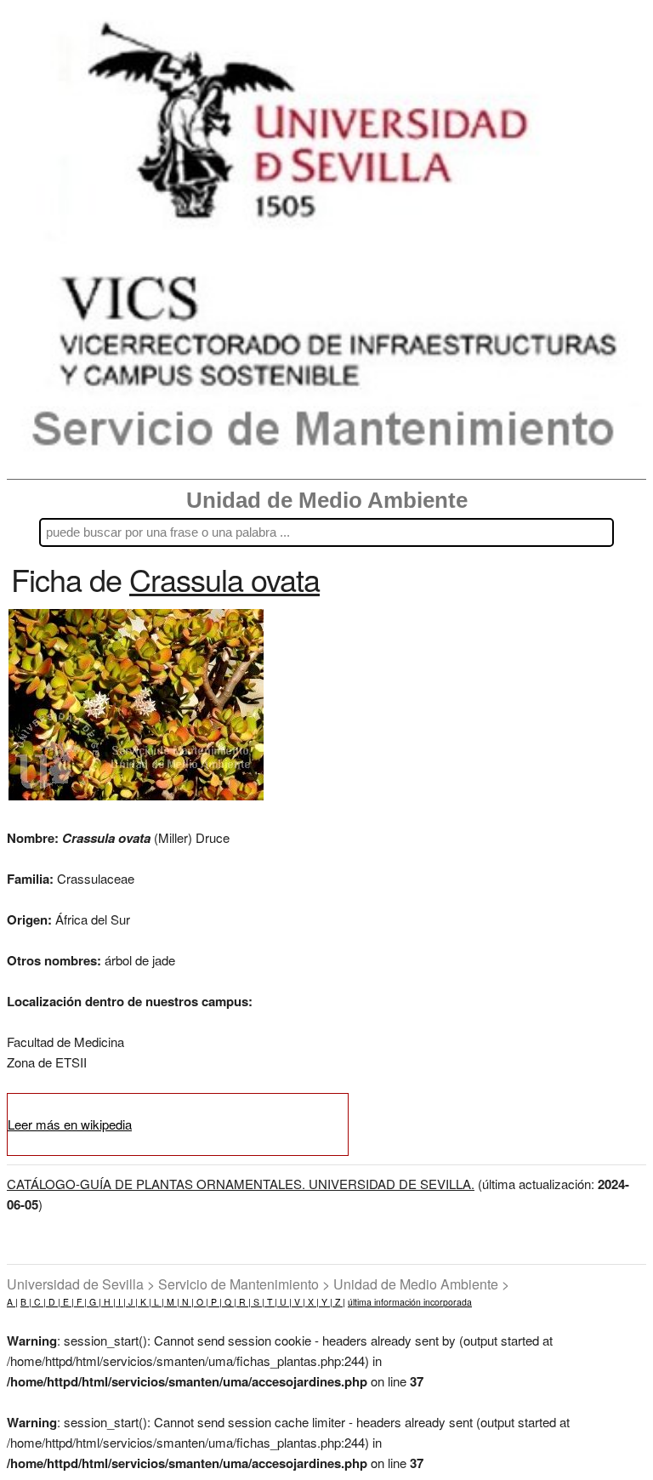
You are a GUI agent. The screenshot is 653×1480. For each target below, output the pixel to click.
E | (67, 1301)
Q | (229, 1301)
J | (132, 1301)
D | (53, 1301)
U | (284, 1301)
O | (201, 1301)
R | (243, 1301)
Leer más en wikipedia (70, 1124)
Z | (338, 1301)
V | (298, 1301)
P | (215, 1301)
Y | (325, 1301)
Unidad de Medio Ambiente (327, 500)
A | (12, 1301)
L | (157, 1301)
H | (108, 1301)
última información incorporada (410, 1301)
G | (94, 1301)
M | (171, 1301)
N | (186, 1301)
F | (80, 1301)
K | (144, 1301)
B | (25, 1301)
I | (121, 1301)
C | (38, 1301)
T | (270, 1301)
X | (312, 1301)
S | (257, 1301)
